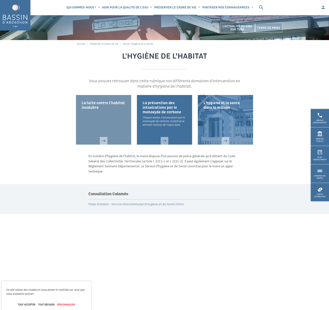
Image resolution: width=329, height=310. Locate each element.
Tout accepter (26, 304)
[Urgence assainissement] (320, 118)
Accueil (81, 43)
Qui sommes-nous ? (81, 7)
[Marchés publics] (320, 136)
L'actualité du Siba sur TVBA (237, 27)
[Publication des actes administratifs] (320, 155)
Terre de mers (268, 28)
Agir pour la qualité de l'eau (125, 7)
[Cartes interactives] (320, 192)
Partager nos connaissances (225, 7)
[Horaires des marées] (320, 173)
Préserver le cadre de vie (175, 7)
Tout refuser (46, 304)
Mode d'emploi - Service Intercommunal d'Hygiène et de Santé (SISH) (136, 204)
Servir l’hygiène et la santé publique (143, 43)
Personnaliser (66, 304)
